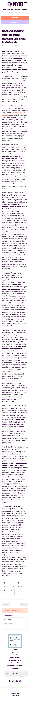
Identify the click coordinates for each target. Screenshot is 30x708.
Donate (15, 18)
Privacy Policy (15, 695)
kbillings (18, 45)
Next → (23, 604)
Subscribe (15, 22)
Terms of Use (15, 693)
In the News (8, 619)
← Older (6, 604)
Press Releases (9, 624)
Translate (22, 677)
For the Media (8, 616)
